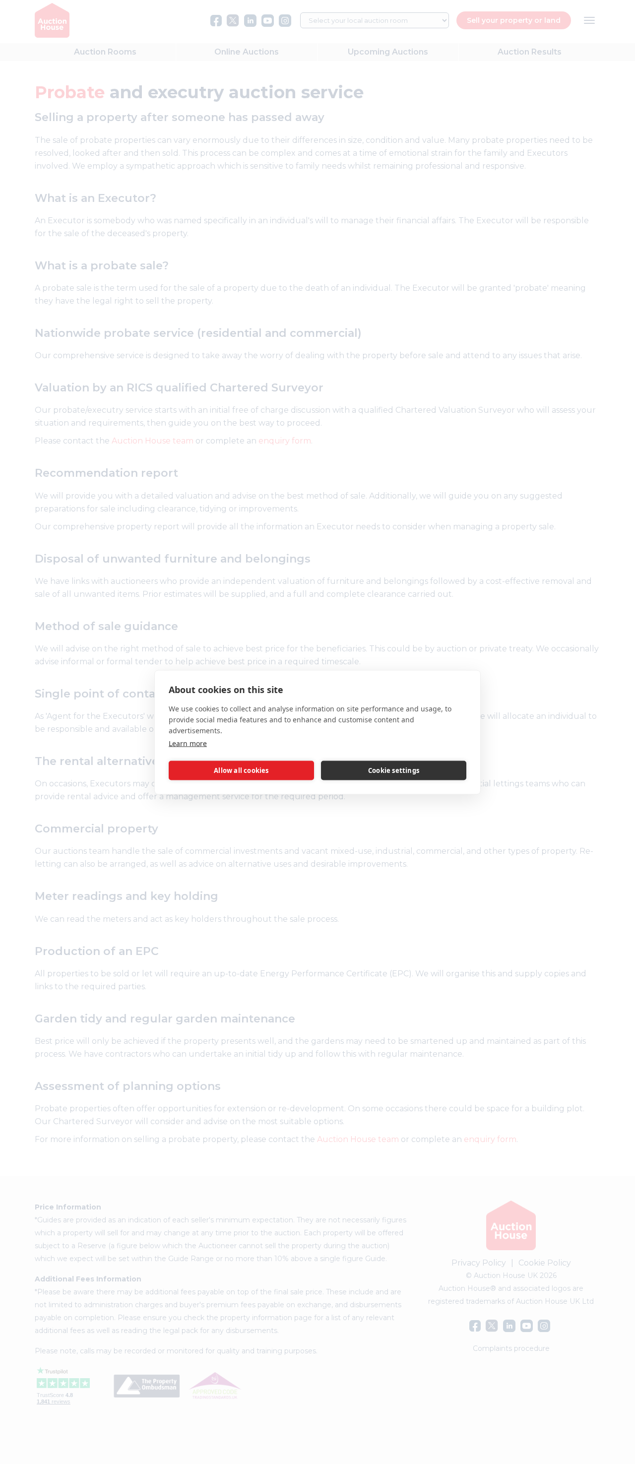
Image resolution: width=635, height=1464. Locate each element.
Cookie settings (393, 770)
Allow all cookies (241, 770)
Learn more (188, 743)
